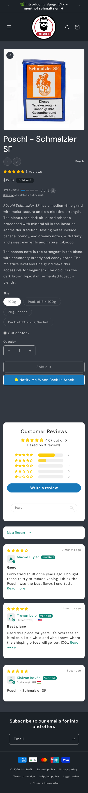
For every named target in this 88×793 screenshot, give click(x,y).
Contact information (46, 783)
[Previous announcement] (8, 6)
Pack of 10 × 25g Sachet (30, 323)
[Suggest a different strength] (53, 190)
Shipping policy (49, 776)
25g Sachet (20, 313)
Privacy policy (68, 769)
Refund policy (46, 769)
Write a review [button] (44, 487)
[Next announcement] (80, 6)
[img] (17, 550)
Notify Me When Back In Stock (47, 380)
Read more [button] (16, 588)
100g (14, 302)
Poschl (80, 161)
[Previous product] (7, 162)
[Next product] (17, 162)
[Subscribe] (74, 739)
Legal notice (71, 776)
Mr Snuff (26, 769)
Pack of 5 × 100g (44, 302)
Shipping (8, 195)
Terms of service (24, 776)
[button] (9, 27)
